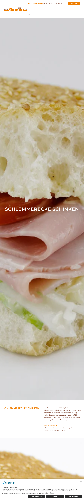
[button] (31, 14)
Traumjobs (74, 3)
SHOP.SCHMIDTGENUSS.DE (35, 3)
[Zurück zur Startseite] (15, 9)
